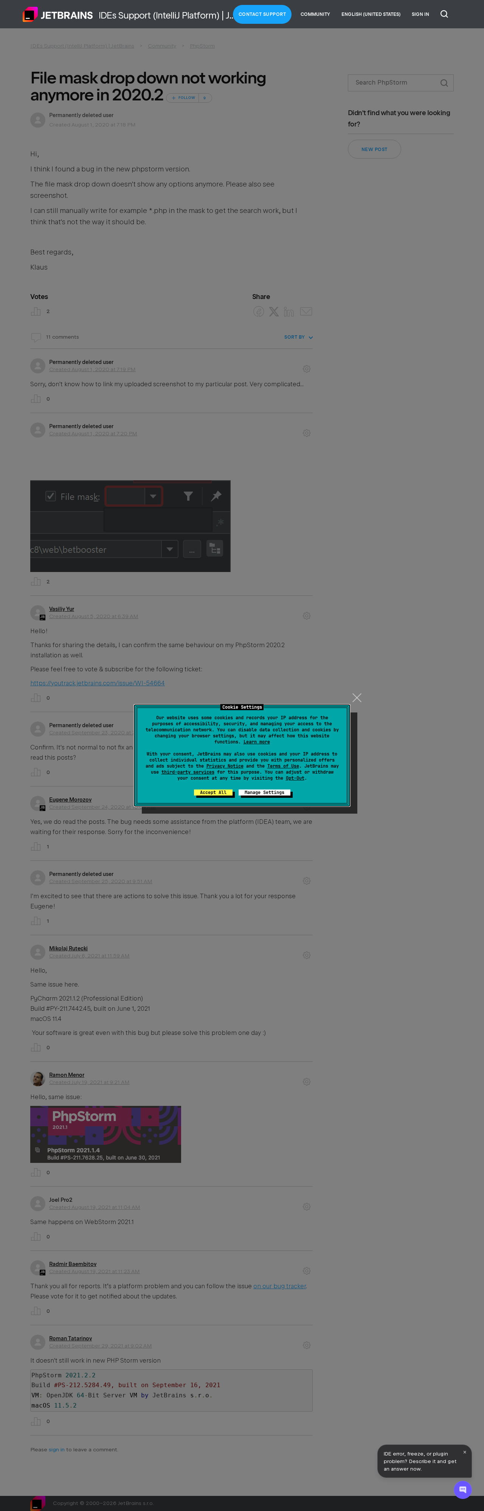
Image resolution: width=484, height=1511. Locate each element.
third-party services (187, 772)
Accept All (213, 792)
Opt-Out (295, 778)
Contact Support (262, 14)
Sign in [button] (420, 14)
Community (315, 14)
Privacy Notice (225, 766)
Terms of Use (283, 766)
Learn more (257, 742)
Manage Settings (264, 792)
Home (58, 14)
